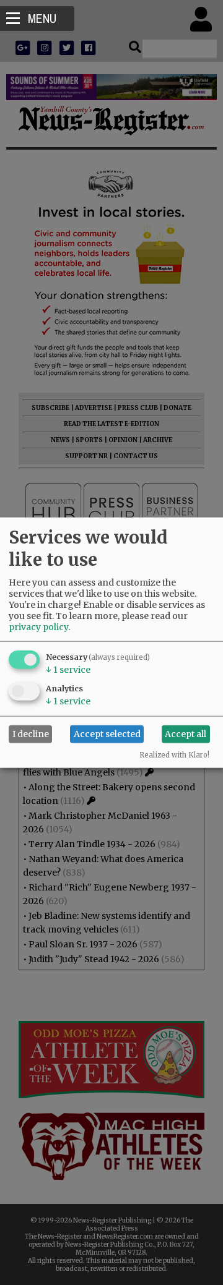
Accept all (185, 734)
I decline (30, 734)
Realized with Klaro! (174, 754)
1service (68, 669)
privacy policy (38, 626)
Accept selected (107, 734)
